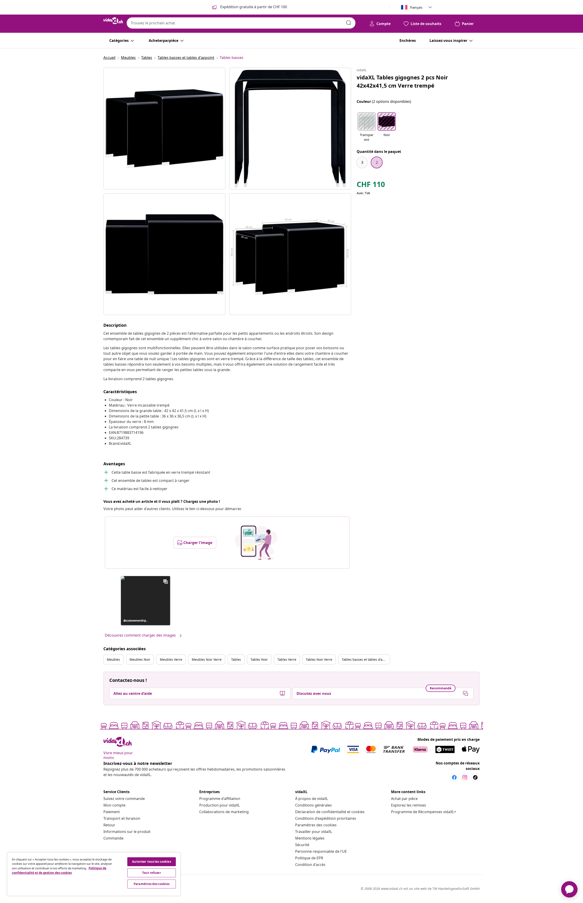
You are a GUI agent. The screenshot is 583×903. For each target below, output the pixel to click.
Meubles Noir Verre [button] (207, 659)
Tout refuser (151, 873)
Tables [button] (236, 659)
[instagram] (465, 777)
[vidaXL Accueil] (113, 20)
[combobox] (241, 23)
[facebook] (454, 777)
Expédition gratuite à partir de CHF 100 (253, 6)
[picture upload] (256, 542)
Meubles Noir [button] (140, 659)
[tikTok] (475, 777)
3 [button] (362, 162)
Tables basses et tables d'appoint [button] (366, 659)
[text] (371, 185)
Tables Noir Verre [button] (319, 659)
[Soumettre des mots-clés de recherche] (348, 22)
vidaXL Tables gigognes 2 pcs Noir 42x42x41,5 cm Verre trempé (402, 81)
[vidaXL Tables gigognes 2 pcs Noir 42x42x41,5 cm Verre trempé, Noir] (164, 128)
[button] (145, 600)
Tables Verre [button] (286, 659)
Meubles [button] (113, 659)
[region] (93, 874)
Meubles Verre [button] (171, 659)
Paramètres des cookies (316, 824)
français (416, 7)
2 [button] (377, 162)
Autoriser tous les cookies (151, 862)
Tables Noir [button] (259, 659)
